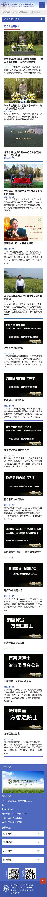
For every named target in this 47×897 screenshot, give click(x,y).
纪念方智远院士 (12, 19)
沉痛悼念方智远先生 (14, 400)
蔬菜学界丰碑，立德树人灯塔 (18, 243)
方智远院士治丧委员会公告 (17, 681)
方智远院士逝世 (12, 733)
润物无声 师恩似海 (13, 348)
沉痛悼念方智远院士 (14, 643)
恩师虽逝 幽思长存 (13, 590)
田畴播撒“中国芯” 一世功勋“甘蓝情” (22, 552)
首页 (14, 12)
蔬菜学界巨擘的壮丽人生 (16, 450)
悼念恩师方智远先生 (14, 499)
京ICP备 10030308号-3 (20, 885)
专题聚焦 (22, 12)
